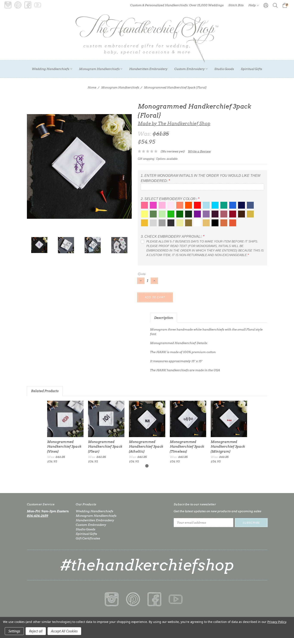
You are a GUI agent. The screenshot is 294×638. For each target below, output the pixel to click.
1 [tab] (147, 465)
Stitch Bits (236, 5)
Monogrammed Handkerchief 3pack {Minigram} (228, 446)
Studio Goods (224, 69)
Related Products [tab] (45, 391)
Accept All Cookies (64, 631)
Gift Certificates (88, 538)
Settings (14, 631)
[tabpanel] (65, 432)
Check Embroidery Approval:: (172, 236)
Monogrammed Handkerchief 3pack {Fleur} (105, 446)
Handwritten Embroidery (148, 69)
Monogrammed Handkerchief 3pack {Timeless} (187, 446)
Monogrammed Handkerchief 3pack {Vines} (64, 446)
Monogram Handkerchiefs (99, 69)
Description (163, 318)
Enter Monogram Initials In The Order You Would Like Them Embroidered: (200, 178)
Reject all (35, 631)
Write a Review (199, 151)
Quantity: (142, 274)
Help (252, 5)
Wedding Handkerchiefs (50, 69)
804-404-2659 (37, 515)
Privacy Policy (276, 622)
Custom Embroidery (189, 69)
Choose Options (65, 418)
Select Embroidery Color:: (170, 199)
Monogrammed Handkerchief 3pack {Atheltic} (146, 446)
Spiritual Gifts (251, 69)
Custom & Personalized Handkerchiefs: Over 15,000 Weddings (177, 5)
